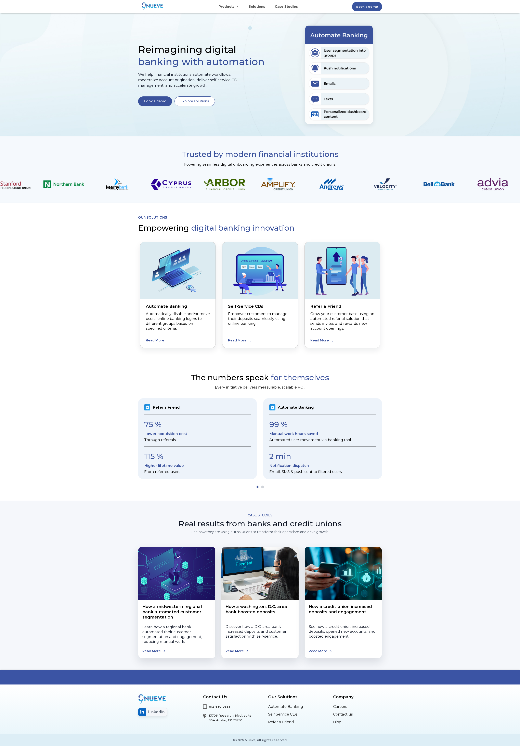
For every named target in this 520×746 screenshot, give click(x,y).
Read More (155, 340)
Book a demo (367, 7)
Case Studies (286, 7)
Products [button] (226, 7)
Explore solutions (194, 101)
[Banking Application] (151, 5)
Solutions (257, 7)
